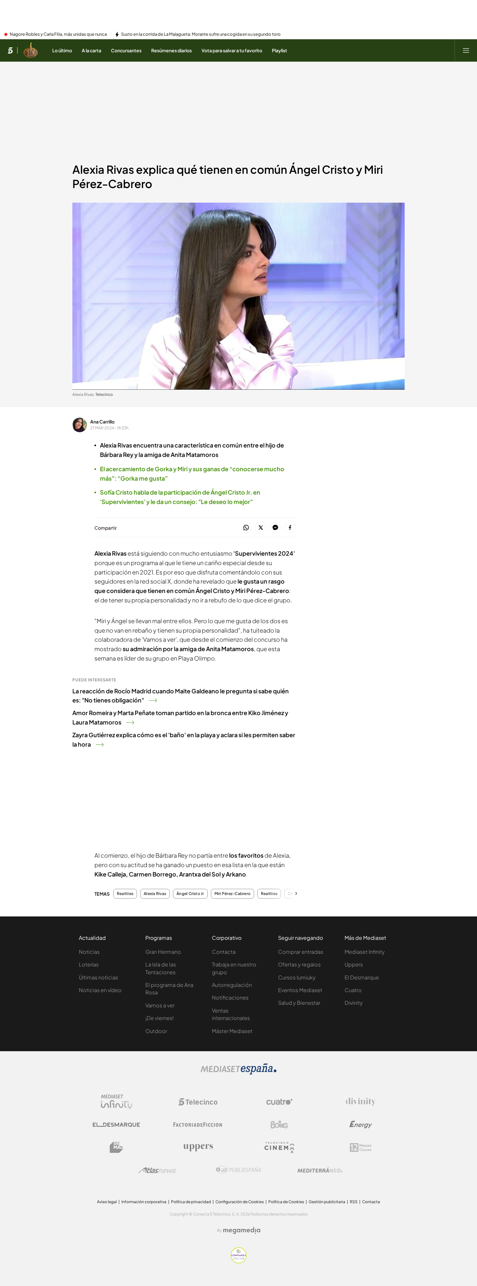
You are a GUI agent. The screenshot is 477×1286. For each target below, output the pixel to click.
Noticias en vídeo (100, 990)
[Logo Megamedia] (241, 1230)
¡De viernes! (159, 1018)
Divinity (354, 1002)
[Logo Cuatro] (279, 1102)
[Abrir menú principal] (466, 50)
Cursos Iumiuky (297, 977)
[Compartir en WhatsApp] (246, 528)
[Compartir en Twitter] (260, 528)
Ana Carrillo (102, 421)
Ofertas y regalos (299, 964)
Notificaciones (230, 997)
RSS (354, 1201)
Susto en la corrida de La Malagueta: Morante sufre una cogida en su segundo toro (201, 34)
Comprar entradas (300, 951)
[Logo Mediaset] (238, 1072)
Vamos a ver (160, 1005)
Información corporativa (143, 1201)
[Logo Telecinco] (197, 1102)
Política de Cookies (286, 1201)
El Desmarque (362, 977)
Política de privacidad (191, 1201)
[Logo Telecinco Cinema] (279, 1147)
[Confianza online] (239, 1261)
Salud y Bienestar (299, 1002)
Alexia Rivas (155, 894)
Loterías (89, 964)
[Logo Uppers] (197, 1147)
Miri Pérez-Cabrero (232, 894)
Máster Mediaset (232, 1031)
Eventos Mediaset (300, 990)
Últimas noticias (98, 977)
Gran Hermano (163, 951)
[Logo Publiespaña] (238, 1170)
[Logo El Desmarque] (116, 1125)
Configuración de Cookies (239, 1201)
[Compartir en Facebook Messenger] (275, 528)
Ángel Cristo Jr (190, 894)
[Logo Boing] (279, 1124)
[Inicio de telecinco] (10, 50)
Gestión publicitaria (327, 1201)
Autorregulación (232, 984)
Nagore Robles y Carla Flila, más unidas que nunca (58, 34)
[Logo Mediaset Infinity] (116, 1102)
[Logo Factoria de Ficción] (198, 1124)
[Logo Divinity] (361, 1102)
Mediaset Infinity (365, 951)
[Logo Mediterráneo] (320, 1170)
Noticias (89, 951)
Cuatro (353, 990)
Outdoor (156, 1031)
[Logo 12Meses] (361, 1147)
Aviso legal (107, 1201)
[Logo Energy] (360, 1124)
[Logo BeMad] (116, 1147)
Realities (125, 894)
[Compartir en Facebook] (290, 528)
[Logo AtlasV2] (157, 1170)
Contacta (224, 951)
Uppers (354, 964)
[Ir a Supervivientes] (30, 50)
